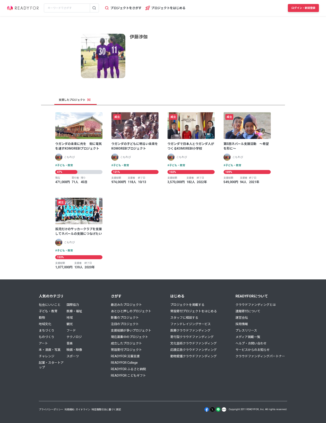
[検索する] (94, 8)
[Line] (218, 409)
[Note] (224, 409)
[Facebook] (206, 409)
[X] (212, 409)
